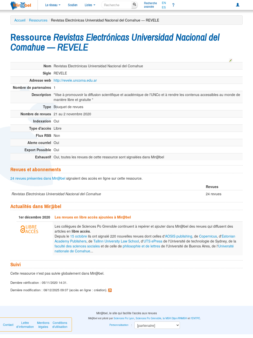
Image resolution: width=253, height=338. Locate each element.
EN (164, 2)
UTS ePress (153, 241)
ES (164, 7)
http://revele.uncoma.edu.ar (75, 80)
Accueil (19, 20)
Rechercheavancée (150, 4)
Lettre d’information (25, 324)
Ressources (38, 20)
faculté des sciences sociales (77, 245)
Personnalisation (118, 325)
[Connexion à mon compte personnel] (237, 5)
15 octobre (78, 236)
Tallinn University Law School (116, 241)
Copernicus (208, 236)
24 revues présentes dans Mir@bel (37, 178)
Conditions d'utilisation (59, 324)
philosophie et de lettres (141, 245)
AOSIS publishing (178, 236)
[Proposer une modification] (231, 59)
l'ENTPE (195, 318)
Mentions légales (43, 324)
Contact (8, 324)
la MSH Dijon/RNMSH (175, 318)
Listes (89, 5)
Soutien (72, 5)
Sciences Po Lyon (124, 318)
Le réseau (51, 5)
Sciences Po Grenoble (148, 318)
